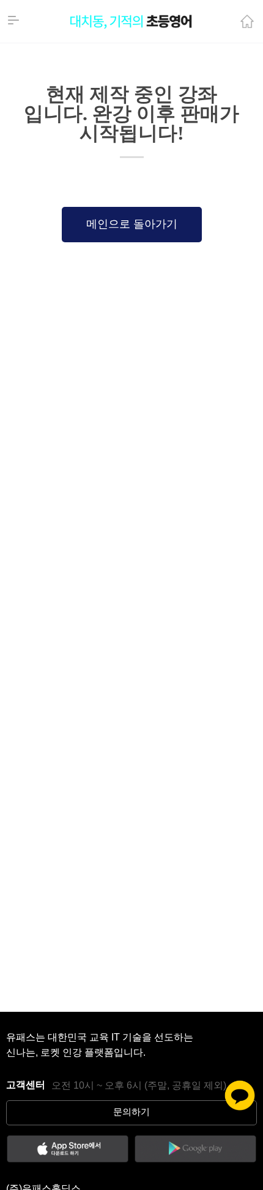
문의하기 (131, 1112)
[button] (132, 224)
